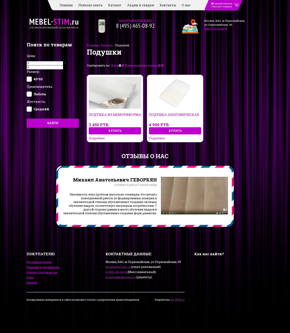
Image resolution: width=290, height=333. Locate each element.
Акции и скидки (140, 5)
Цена (114, 65)
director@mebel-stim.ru (121, 277)
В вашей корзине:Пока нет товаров (222, 5)
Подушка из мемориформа (115, 115)
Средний (41, 109)
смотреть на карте (215, 28)
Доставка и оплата (39, 262)
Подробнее (97, 138)
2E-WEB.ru (177, 299)
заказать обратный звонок (135, 20)
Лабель (40, 94)
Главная (66, 5)
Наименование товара (141, 65)
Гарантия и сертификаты (43, 267)
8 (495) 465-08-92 (116, 272)
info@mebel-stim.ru (118, 267)
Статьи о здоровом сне (42, 272)
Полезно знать (90, 5)
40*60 (38, 79)
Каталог (115, 5)
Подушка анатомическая (174, 115)
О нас (186, 5)
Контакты (168, 5)
